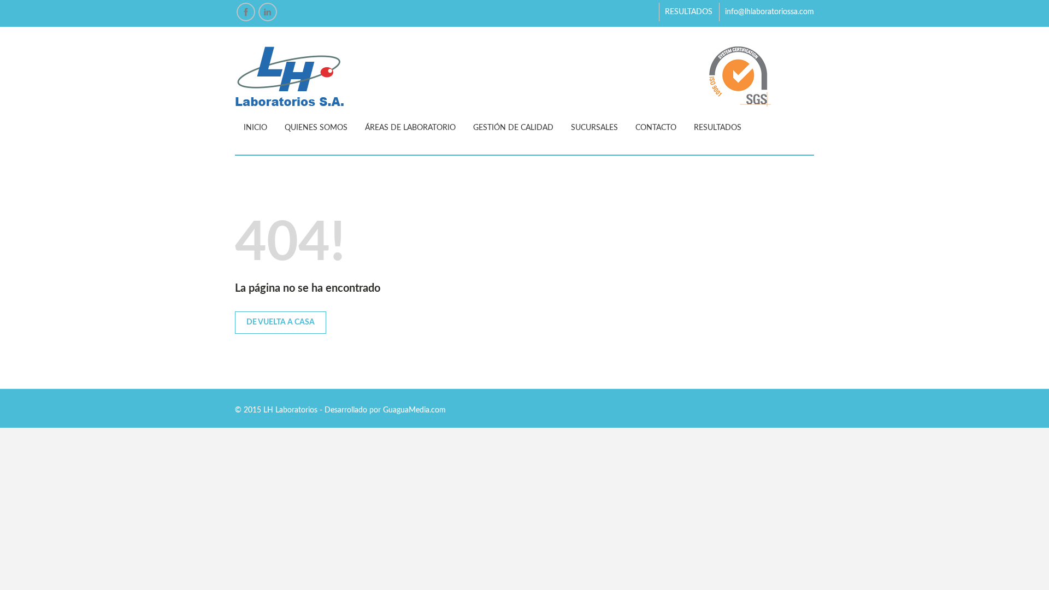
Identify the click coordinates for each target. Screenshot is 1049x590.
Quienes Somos (316, 128)
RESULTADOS (688, 12)
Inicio (255, 128)
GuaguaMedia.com (414, 410)
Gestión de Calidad (513, 128)
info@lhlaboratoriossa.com (769, 12)
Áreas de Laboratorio (410, 128)
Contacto (655, 128)
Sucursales (594, 128)
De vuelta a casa (280, 322)
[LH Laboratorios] (524, 77)
